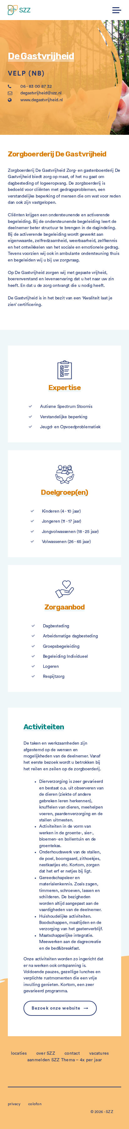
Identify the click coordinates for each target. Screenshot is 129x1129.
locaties (19, 1053)
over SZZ (45, 1053)
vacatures (99, 1053)
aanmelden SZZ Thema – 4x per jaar (64, 1060)
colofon (35, 1104)
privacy (14, 1104)
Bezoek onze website (56, 1008)
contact (72, 1053)
